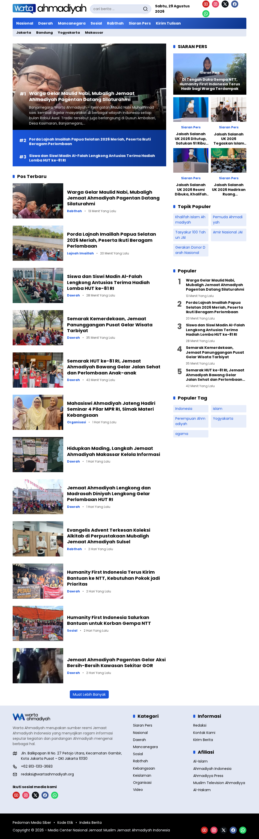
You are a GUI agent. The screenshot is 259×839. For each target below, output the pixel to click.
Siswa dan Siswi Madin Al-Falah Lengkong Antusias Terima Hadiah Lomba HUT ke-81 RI (92, 158)
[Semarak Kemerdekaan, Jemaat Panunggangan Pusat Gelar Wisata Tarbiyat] (38, 327)
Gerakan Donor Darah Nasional (190, 250)
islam (217, 408)
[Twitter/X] (225, 4)
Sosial (72, 630)
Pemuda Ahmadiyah (228, 219)
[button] (145, 9)
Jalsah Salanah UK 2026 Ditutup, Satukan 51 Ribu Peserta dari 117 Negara (191, 139)
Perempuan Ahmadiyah (190, 421)
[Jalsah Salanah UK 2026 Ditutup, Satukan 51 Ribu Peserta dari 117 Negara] (191, 109)
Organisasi (76, 422)
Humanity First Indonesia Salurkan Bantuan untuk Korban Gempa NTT (109, 620)
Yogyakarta (223, 418)
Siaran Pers (210, 72)
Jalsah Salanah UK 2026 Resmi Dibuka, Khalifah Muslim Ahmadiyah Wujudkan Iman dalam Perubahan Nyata (190, 189)
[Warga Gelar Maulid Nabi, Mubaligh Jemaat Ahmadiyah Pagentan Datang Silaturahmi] (38, 200)
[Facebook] (234, 4)
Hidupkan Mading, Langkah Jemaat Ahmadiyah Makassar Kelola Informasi (113, 451)
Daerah (73, 295)
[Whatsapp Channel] (205, 13)
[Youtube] (205, 4)
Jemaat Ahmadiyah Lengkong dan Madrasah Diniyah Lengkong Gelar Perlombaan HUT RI (109, 494)
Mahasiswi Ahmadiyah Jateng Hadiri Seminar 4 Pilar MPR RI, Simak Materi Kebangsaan (111, 409)
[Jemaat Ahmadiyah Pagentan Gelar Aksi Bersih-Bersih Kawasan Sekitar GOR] (38, 665)
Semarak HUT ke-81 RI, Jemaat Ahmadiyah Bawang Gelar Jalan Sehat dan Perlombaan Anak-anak (113, 367)
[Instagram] (215, 4)
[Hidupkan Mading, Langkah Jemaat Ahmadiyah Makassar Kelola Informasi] (38, 454)
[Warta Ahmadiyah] (49, 9)
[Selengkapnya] (69, 717)
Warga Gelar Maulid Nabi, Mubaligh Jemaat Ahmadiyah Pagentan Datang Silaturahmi (82, 96)
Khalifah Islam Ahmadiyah (190, 219)
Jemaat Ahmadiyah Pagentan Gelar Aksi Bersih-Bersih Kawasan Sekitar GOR (116, 662)
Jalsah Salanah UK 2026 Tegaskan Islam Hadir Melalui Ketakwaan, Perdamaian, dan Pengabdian (228, 139)
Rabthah (74, 211)
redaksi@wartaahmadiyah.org (47, 774)
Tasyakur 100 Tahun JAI (190, 235)
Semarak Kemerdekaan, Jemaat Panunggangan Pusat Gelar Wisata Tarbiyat (110, 324)
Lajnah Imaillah (80, 253)
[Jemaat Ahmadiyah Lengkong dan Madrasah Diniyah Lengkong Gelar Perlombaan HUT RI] (38, 496)
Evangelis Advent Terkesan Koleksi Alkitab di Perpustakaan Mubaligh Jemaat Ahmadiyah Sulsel (108, 536)
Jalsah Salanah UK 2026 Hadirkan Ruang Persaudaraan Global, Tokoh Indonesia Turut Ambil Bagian (229, 189)
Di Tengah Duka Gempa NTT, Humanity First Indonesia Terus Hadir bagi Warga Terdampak (210, 84)
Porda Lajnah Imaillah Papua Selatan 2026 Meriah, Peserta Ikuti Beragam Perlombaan (90, 141)
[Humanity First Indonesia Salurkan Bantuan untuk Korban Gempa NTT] (38, 623)
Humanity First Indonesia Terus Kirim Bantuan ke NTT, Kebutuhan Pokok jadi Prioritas (113, 578)
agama (181, 433)
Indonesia (183, 408)
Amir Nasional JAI (228, 232)
